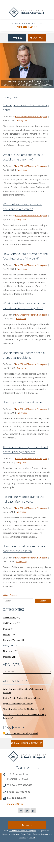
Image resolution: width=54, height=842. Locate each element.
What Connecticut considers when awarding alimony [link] (24, 691)
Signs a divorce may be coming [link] (18, 703)
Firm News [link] (8, 651)
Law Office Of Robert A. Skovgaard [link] (31, 116)
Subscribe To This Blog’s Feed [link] (21, 733)
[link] (27, 18)
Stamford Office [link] (15, 804)
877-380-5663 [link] (25, 785)
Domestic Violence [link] (11, 640)
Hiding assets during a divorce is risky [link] (21, 698)
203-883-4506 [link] (27, 27)
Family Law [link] (22, 120)
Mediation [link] (8, 656)
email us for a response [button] (28, 743)
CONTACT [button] (38, 38)
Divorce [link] (6, 629)
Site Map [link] (15, 834)
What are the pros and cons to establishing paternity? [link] (24, 716)
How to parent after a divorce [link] (22, 402)
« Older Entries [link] (10, 595)
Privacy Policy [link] (26, 834)
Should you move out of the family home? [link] (23, 709)
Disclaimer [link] (7, 834)
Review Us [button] (27, 825)
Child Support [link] (9, 623)
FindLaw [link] (32, 837)
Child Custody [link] (9, 617)
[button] (17, 38)
